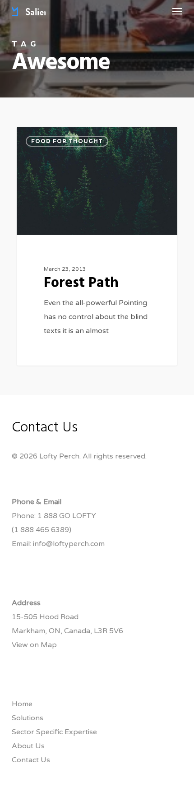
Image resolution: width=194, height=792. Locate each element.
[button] (177, 10)
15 (90, 137)
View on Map (34, 644)
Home (22, 704)
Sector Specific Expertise (54, 731)
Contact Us (31, 759)
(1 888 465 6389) (41, 529)
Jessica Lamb (52, 137)
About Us (28, 745)
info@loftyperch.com (69, 543)
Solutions (27, 718)
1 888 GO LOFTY (66, 515)
